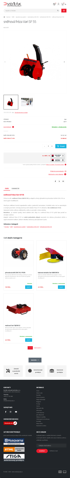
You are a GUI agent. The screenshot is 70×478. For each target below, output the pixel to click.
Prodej (38, 404)
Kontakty (38, 421)
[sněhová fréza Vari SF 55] (35, 62)
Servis (38, 406)
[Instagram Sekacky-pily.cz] (10, 412)
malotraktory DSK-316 (33, 17)
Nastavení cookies (41, 425)
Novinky (38, 395)
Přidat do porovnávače (57, 171)
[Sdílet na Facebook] (55, 181)
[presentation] (6, 62)
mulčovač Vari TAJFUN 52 (12, 325)
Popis (7, 188)
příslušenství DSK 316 (45, 17)
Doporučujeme (40, 397)
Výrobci (8, 17)
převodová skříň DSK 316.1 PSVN (15, 273)
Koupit (62, 146)
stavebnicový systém (21, 17)
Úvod (37, 391)
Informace (39, 410)
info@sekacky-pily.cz (9, 400)
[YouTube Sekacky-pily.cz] (16, 412)
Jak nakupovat (40, 415)
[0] (54, 4)
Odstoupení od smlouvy (42, 419)
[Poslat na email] (63, 181)
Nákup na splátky (40, 417)
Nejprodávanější (40, 399)
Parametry (15, 188)
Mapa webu (39, 423)
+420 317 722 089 (8, 396)
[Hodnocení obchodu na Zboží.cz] (10, 423)
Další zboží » (37, 348)
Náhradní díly (39, 408)
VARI (13, 17)
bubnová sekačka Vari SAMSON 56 (48, 273)
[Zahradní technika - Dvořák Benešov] (12, 4)
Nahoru (34, 360)
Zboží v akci (39, 393)
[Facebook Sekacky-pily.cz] (6, 412)
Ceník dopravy (40, 412)
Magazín (38, 401)
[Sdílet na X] (59, 181)
